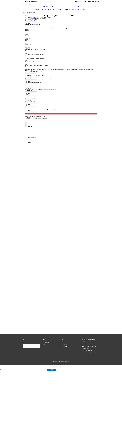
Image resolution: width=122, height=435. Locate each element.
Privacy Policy (46, 342)
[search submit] (97, 9)
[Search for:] (88, 9)
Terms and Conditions (48, 346)
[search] (88, 9)
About (63, 342)
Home (63, 339)
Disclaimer (45, 344)
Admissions (64, 344)
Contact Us (64, 346)
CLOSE (51, 369)
